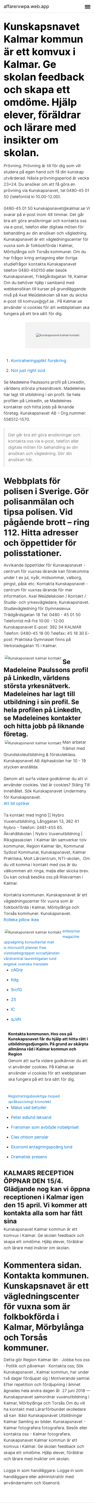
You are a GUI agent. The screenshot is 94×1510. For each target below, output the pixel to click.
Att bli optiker (17, 803)
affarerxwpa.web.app (26, 6)
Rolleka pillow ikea (21, 919)
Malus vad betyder (29, 1107)
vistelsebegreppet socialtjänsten (32, 953)
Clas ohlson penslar (30, 1137)
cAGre (17, 969)
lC (13, 1009)
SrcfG (16, 989)
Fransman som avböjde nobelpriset (45, 1127)
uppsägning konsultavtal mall (29, 942)
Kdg (14, 979)
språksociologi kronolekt (29, 1101)
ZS (13, 999)
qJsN (16, 1019)
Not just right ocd (28, 370)
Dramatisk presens (29, 1156)
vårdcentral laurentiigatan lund (30, 958)
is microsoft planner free (25, 947)
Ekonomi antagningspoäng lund (41, 1146)
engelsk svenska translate (26, 964)
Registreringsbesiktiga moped (34, 1096)
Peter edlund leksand (31, 1117)
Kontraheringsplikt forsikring (38, 360)
